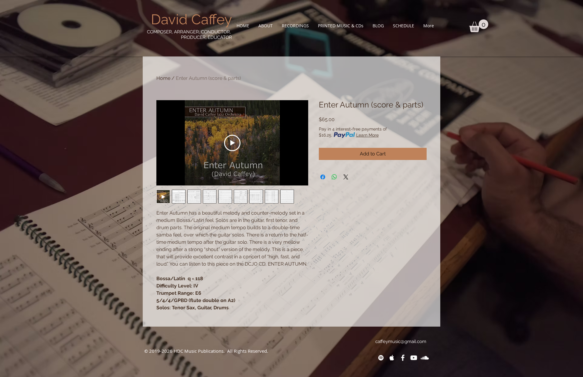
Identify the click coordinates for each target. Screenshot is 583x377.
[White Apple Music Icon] (392, 358)
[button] (265, 26)
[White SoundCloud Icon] (425, 358)
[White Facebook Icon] (403, 358)
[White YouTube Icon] (414, 358)
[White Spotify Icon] (381, 358)
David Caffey (191, 19)
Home (163, 78)
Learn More (367, 135)
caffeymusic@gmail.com (400, 341)
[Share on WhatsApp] (334, 177)
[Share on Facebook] (322, 177)
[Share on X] (345, 177)
